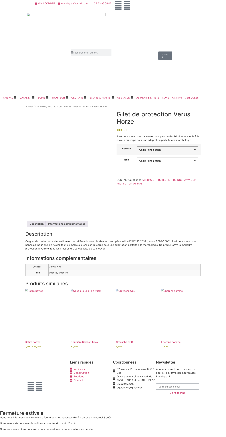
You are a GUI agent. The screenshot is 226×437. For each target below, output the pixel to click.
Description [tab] (37, 223)
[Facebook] (118, 5)
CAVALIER (40, 106)
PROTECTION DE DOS (59, 106)
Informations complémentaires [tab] (66, 223)
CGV (96, 397)
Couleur (126, 149)
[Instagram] (127, 5)
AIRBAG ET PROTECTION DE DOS (162, 179)
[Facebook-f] (31, 386)
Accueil (29, 106)
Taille (126, 160)
